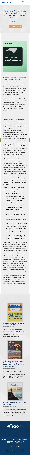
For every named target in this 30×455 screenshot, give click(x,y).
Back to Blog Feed (15, 26)
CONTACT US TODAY (14, 443)
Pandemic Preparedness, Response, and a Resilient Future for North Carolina (14, 81)
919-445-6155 (13, 432)
